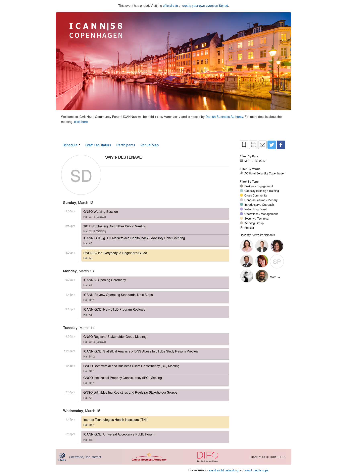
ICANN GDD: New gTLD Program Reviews (114, 311)
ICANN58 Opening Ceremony (104, 282)
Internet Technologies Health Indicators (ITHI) (115, 422)
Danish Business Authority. (225, 116)
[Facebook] (281, 145)
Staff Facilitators (98, 144)
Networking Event (255, 209)
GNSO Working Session (100, 214)
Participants (125, 144)
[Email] (262, 145)
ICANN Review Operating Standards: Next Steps (118, 297)
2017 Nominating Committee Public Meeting (114, 228)
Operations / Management (261, 214)
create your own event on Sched (205, 5)
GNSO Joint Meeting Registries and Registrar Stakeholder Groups (130, 394)
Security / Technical (256, 218)
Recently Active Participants (257, 235)
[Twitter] (271, 145)
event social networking (224, 470)
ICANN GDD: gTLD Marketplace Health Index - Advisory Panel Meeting (134, 240)
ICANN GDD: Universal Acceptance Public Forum (118, 436)
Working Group (254, 223)
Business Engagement (258, 186)
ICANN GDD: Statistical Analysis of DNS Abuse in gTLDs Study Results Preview (140, 353)
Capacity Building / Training (261, 190)
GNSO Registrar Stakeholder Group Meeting (115, 339)
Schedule (70, 144)
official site (170, 5)
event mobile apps (256, 470)
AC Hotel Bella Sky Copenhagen (264, 173)
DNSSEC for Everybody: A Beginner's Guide (115, 255)
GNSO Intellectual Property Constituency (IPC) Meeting (122, 380)
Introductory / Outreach (259, 204)
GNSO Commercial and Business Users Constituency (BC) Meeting (131, 368)
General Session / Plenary (261, 200)
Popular (249, 227)
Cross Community (255, 195)
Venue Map (149, 144)
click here (81, 121)
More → (275, 277)
